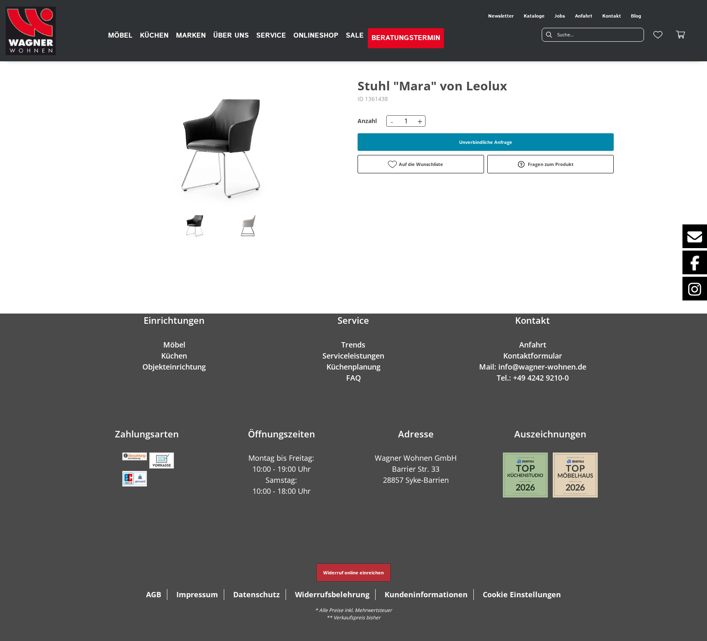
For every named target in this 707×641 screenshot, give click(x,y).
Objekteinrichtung (174, 367)
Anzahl (367, 121)
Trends (353, 345)
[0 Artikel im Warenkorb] (680, 34)
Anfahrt (532, 345)
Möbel (174, 345)
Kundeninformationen (426, 594)
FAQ (353, 378)
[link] (120, 35)
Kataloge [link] (534, 16)
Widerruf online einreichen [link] (353, 572)
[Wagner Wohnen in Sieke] (31, 31)
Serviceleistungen (353, 356)
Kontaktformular (532, 356)
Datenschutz (256, 594)
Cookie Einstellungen (522, 594)
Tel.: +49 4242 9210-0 (533, 378)
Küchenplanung (353, 367)
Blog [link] (636, 16)
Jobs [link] (559, 16)
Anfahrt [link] (583, 16)
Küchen (174, 356)
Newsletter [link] (501, 16)
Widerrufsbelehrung (332, 594)
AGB (153, 594)
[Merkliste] (657, 34)
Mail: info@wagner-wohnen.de (532, 367)
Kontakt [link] (611, 16)
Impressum (197, 594)
